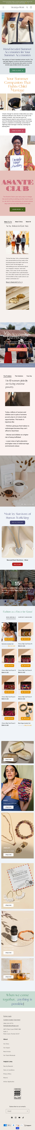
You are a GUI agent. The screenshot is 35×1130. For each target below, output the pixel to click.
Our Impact (6, 1043)
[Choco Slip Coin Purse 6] (9, 685)
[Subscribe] (27, 1107)
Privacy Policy (7, 1069)
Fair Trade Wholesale (9, 1051)
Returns (5, 1073)
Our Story (6, 1039)
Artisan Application (8, 1077)
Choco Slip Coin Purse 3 (8, 723)
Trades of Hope (15, 1126)
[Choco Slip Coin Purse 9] (25, 659)
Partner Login (7, 1012)
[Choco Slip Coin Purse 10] (9, 659)
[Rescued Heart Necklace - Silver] (17, 542)
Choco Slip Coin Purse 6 (8, 697)
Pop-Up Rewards (8, 1062)
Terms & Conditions (9, 1065)
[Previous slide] (1, 549)
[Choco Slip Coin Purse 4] (25, 685)
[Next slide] (33, 549)
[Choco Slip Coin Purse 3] (9, 712)
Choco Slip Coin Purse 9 (25, 670)
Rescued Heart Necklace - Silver (17, 560)
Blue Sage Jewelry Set (24, 723)
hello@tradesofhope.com (11, 1021)
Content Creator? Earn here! (11, 1015)
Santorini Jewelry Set (8, 644)
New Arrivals (7, 1047)
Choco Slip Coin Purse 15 (25, 644)
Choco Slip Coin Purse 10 (9, 670)
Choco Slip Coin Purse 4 (25, 697)
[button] (3, 7)
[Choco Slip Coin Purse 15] (25, 632)
